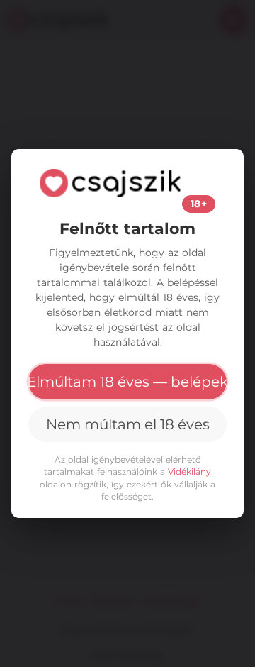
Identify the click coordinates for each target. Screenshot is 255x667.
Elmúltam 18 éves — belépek (127, 381)
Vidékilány (189, 471)
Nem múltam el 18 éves (128, 424)
